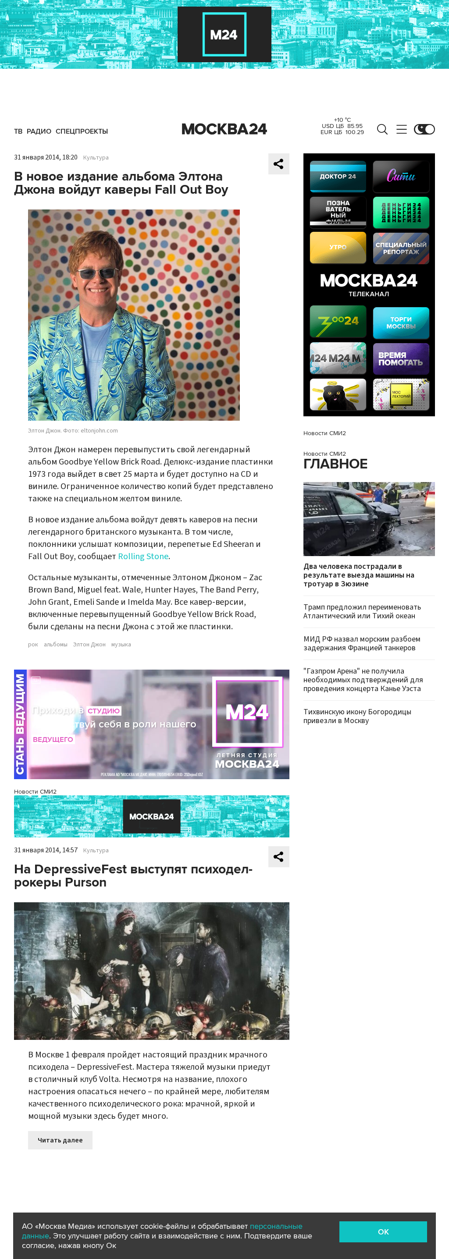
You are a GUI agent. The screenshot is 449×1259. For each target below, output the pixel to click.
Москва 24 (224, 129)
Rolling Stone (143, 556)
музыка (121, 645)
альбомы (56, 645)
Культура (96, 157)
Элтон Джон (89, 645)
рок (33, 645)
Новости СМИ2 (35, 791)
